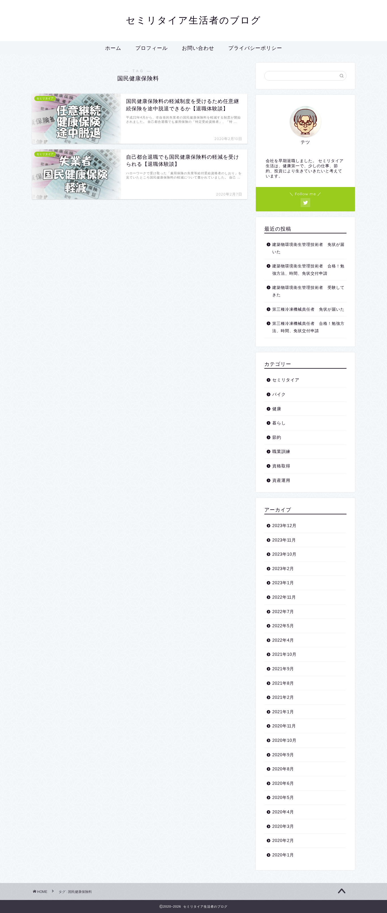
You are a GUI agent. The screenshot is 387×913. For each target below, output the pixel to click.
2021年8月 (283, 683)
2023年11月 (284, 540)
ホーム (113, 48)
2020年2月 (283, 840)
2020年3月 (283, 826)
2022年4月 (283, 640)
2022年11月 (284, 597)
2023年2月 (283, 568)
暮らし (279, 422)
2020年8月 (283, 768)
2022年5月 (283, 625)
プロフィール (151, 48)
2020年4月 (283, 811)
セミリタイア (285, 379)
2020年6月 (283, 783)
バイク (279, 394)
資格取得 (281, 465)
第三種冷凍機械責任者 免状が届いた (308, 309)
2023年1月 (283, 582)
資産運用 (281, 480)
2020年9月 (283, 754)
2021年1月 (283, 711)
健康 (276, 408)
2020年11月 (284, 725)
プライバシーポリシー (255, 48)
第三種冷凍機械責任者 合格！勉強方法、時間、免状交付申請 (308, 327)
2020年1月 (283, 854)
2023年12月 (284, 525)
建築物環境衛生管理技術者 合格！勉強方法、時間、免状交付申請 (308, 270)
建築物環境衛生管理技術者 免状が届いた (308, 248)
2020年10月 (284, 740)
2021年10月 (284, 654)
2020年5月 (283, 797)
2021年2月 (283, 697)
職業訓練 (281, 451)
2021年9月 (283, 668)
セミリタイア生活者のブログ (193, 20)
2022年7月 (283, 611)
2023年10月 (284, 554)
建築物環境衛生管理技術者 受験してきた (308, 291)
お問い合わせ (198, 48)
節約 (276, 437)
